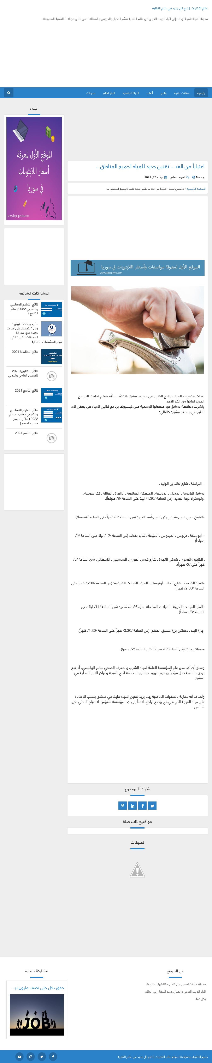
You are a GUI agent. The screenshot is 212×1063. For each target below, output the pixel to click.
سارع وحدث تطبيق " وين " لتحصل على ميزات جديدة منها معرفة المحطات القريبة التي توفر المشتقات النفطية (34, 332)
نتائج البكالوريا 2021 (25, 351)
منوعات (91, 92)
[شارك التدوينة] (132, 805)
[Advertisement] (79, 54)
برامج (163, 92)
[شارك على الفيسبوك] (142, 805)
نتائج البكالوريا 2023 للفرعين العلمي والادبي (23, 373)
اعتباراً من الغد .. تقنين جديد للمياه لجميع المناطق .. (150, 166)
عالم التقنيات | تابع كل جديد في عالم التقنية (180, 7)
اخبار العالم (109, 92)
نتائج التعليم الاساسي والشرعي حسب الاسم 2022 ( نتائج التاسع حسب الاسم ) (24, 416)
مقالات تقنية (181, 92)
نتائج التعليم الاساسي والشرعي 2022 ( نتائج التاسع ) (24, 308)
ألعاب (150, 92)
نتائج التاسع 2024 (26, 432)
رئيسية (201, 92)
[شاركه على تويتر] (152, 805)
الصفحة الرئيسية (196, 188)
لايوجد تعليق (177, 177)
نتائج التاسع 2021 (26, 390)
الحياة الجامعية (131, 92)
